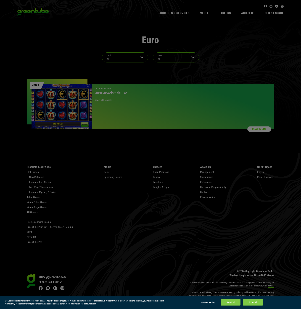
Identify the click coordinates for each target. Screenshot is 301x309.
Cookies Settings (208, 302)
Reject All (231, 302)
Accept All (253, 302)
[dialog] (150, 302)
